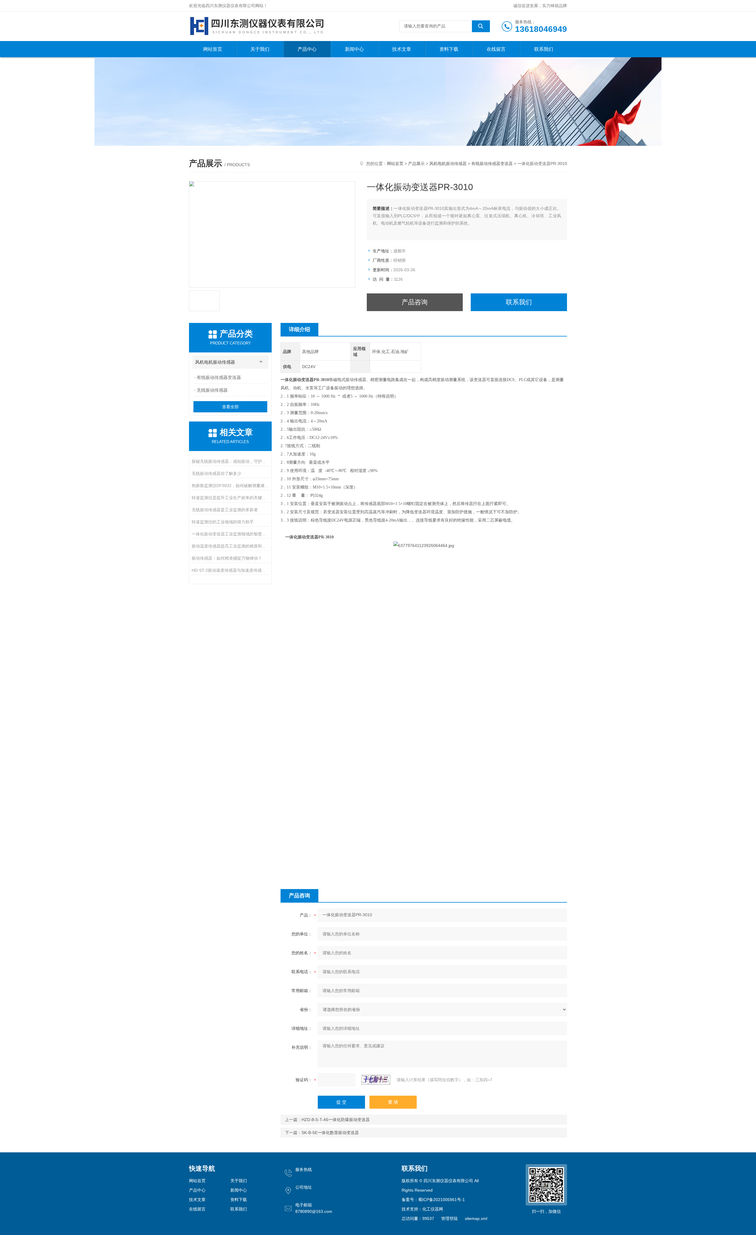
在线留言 (496, 49)
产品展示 (416, 163)
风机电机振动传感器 (448, 163)
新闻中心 (354, 49)
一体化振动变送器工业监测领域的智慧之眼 (230, 534)
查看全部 (230, 406)
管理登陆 (449, 1218)
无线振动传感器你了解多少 (216, 473)
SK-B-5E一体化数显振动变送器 (330, 1132)
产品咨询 (415, 302)
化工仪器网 (432, 1209)
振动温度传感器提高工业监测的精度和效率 (230, 546)
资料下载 (448, 49)
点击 (261, 362)
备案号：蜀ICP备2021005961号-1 (433, 1199)
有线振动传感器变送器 (492, 163)
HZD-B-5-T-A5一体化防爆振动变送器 (336, 1119)
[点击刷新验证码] (376, 1080)
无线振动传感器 (212, 390)
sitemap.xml (476, 1218)
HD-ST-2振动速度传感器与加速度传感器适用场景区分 (230, 570)
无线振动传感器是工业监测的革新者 (225, 509)
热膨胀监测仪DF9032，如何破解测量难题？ (230, 485)
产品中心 (307, 49)
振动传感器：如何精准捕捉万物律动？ (227, 558)
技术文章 (401, 49)
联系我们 (543, 49)
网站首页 (212, 49)
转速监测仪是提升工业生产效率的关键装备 (230, 497)
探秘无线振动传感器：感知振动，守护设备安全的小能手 (230, 461)
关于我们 (259, 49)
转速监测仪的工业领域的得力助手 (223, 522)
